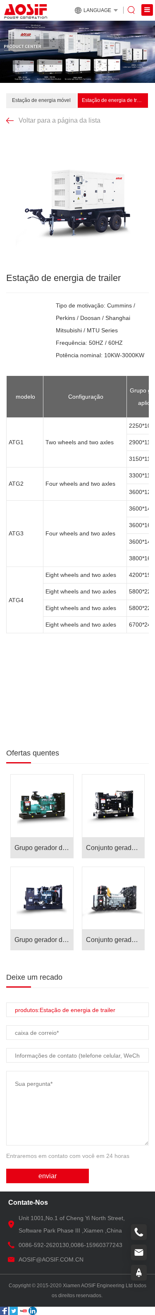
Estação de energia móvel (41, 100)
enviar (47, 1175)
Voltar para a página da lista (59, 120)
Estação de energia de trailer (114, 100)
